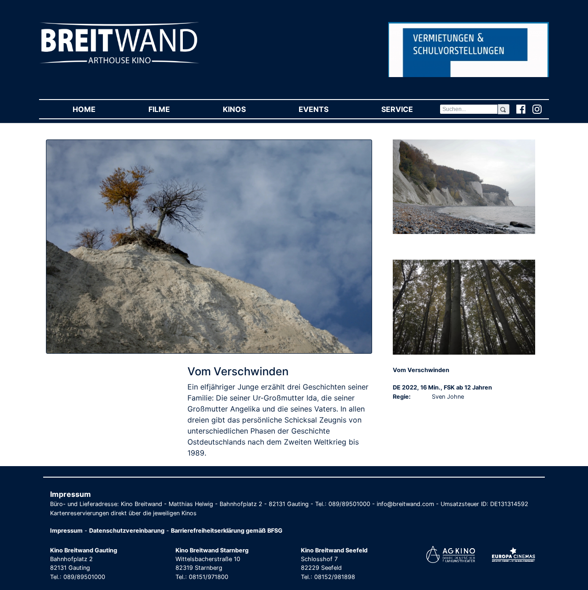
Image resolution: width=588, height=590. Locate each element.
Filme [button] (172, 109)
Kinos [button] (247, 109)
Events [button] (327, 109)
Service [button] (410, 109)
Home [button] (97, 109)
